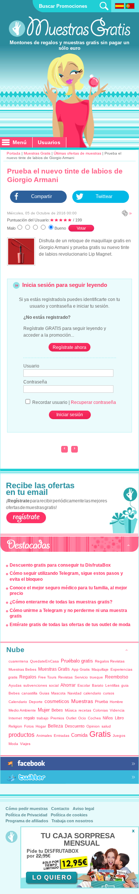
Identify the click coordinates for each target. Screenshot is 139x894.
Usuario (31, 366)
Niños (108, 718)
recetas (85, 710)
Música (71, 710)
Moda (13, 744)
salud (106, 726)
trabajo (43, 718)
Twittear (104, 196)
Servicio (81, 677)
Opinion (93, 726)
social (54, 685)
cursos (108, 693)
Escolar (83, 685)
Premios (57, 718)
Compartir (41, 196)
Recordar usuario (49, 402)
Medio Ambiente (22, 710)
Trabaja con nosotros (72, 821)
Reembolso (116, 677)
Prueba (101, 701)
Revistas (65, 677)
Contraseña (35, 382)
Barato (97, 685)
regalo (29, 718)
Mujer (44, 710)
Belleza (55, 726)
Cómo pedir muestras (27, 808)
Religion (15, 726)
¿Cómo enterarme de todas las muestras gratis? (61, 602)
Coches (94, 718)
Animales (44, 735)
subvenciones (35, 685)
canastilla (29, 693)
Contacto (60, 808)
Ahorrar (68, 685)
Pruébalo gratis (77, 661)
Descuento (75, 726)
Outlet (71, 718)
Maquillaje (100, 669)
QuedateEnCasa (44, 661)
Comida (79, 735)
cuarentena (18, 661)
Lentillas (112, 685)
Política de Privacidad (26, 815)
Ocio (82, 718)
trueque (96, 677)
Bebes (14, 693)
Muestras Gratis (37, 153)
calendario (92, 693)
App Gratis (81, 669)
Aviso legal (83, 808)
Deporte (36, 702)
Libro (119, 718)
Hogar (41, 726)
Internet (15, 718)
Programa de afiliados (27, 821)
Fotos (29, 726)
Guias (44, 693)
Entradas (61, 735)
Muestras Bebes (22, 669)
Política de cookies (69, 815)
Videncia (117, 710)
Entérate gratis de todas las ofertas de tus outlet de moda (70, 624)
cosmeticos (56, 701)
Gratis (100, 734)
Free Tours (47, 677)
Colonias (100, 710)
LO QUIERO (52, 877)
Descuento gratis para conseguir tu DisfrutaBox (60, 565)
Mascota (58, 693)
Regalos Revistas (110, 661)
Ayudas (15, 685)
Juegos (119, 735)
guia (125, 685)
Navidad (74, 693)
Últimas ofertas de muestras (77, 153)
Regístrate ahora (69, 347)
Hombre (116, 702)
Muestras (82, 701)
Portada (13, 153)
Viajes (25, 744)
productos (21, 735)
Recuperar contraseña (93, 402)
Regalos (27, 677)
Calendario (18, 702)
